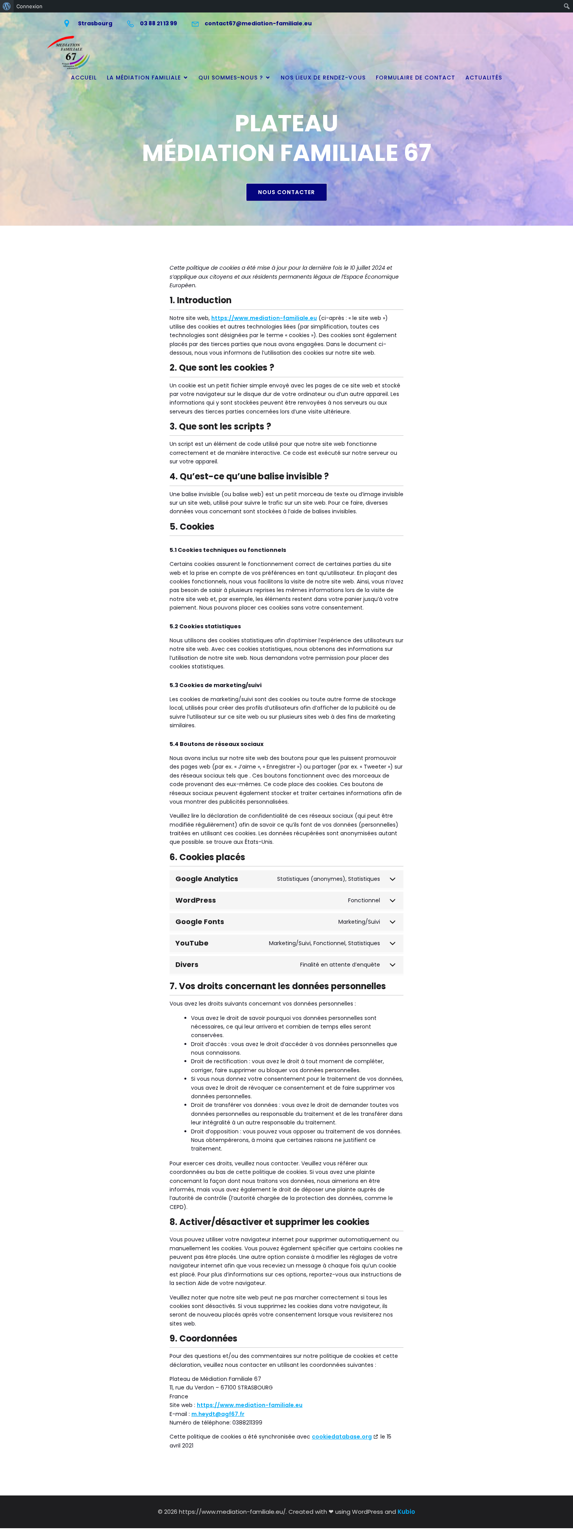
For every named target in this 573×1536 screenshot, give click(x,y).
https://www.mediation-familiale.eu (264, 318)
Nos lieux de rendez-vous (323, 77)
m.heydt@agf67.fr (217, 1414)
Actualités (483, 77)
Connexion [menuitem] (29, 6)
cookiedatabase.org (342, 1437)
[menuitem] (7, 6)
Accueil (84, 77)
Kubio (406, 1512)
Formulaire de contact (415, 77)
